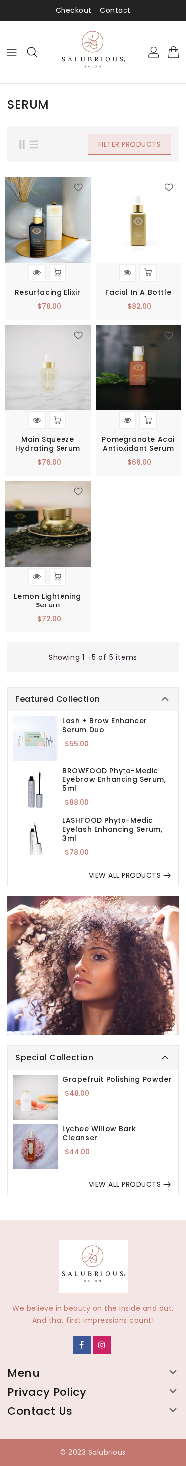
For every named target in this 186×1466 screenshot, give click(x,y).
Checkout (74, 10)
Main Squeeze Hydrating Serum (47, 444)
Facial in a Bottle (138, 292)
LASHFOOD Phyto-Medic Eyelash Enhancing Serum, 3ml (112, 829)
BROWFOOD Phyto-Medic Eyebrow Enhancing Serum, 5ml (114, 779)
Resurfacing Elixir (48, 292)
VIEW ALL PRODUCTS (125, 875)
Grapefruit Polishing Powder (117, 1079)
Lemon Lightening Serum (47, 600)
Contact (115, 10)
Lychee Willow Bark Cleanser (99, 1133)
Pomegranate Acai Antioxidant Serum (138, 444)
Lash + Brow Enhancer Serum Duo (104, 725)
